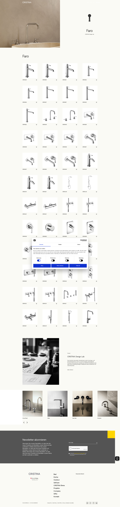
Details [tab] (60, 244)
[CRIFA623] (50, 272)
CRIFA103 (44, 303)
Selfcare (56, 483)
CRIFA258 (44, 147)
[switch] (53, 260)
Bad (55, 474)
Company (57, 491)
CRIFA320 (84, 169)
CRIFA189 (64, 326)
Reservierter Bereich (80, 473)
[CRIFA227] (50, 93)
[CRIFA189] (70, 316)
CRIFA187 (24, 326)
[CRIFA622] (30, 272)
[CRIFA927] (70, 93)
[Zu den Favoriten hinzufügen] (37, 80)
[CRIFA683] (50, 227)
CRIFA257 (84, 147)
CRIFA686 (64, 236)
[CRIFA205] (50, 115)
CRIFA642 (64, 281)
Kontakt (56, 497)
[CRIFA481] (30, 204)
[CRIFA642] (70, 272)
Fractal (73, 418)
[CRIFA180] (90, 294)
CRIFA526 (84, 326)
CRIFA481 (24, 214)
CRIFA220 (24, 79)
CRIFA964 (24, 102)
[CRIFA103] (50, 294)
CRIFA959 (64, 169)
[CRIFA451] (50, 204)
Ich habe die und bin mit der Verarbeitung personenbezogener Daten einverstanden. (78, 454)
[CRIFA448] (90, 182)
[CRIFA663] (90, 249)
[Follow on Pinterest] (93, 503)
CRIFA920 (44, 79)
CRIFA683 (44, 236)
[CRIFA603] (90, 204)
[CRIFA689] (90, 227)
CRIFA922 (24, 124)
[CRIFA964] (30, 93)
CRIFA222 (84, 102)
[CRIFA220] (30, 70)
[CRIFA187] (30, 316)
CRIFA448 (84, 191)
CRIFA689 (84, 236)
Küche (56, 477)
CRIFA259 (44, 169)
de (87, 2)
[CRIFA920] (50, 70)
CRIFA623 (44, 281)
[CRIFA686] (70, 227)
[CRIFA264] (90, 70)
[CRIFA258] (50, 137)
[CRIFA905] (70, 115)
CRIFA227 (44, 102)
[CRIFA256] (90, 115)
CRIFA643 (84, 281)
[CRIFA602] (70, 204)
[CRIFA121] (70, 294)
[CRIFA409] (70, 182)
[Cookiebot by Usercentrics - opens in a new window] (81, 240)
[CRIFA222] (90, 93)
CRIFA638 (24, 236)
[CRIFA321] (50, 182)
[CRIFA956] (30, 137)
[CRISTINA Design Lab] (40, 361)
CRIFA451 (44, 214)
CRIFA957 (24, 169)
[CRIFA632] (30, 249)
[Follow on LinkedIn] (97, 503)
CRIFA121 (64, 303)
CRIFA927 (64, 102)
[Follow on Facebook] (90, 503)
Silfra (55, 494)
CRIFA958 (64, 147)
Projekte (57, 488)
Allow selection (60, 265)
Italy (98, 418)
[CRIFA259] (50, 160)
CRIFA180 (84, 303)
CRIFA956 (24, 147)
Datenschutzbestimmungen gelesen (79, 453)
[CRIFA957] (30, 160)
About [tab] (78, 244)
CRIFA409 (64, 191)
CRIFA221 (64, 79)
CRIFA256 (84, 124)
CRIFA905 (64, 124)
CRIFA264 (84, 79)
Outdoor (57, 480)
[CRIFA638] (30, 227)
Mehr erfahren (70, 369)
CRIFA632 (24, 258)
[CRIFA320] (90, 160)
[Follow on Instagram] (87, 503)
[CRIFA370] (30, 182)
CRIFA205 (44, 124)
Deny (42, 265)
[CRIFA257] (90, 137)
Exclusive (24, 418)
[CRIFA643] (90, 272)
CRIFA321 (44, 191)
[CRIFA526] (90, 316)
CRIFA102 (24, 303)
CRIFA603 (84, 214)
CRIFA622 (24, 281)
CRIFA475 (44, 326)
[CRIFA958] (70, 137)
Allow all (78, 265)
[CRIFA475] (50, 316)
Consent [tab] (41, 244)
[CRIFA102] (30, 294)
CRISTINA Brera (59, 485)
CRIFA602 (64, 214)
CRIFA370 (24, 191)
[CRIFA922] (30, 115)
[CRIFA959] (70, 160)
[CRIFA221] (70, 70)
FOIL (48, 418)
